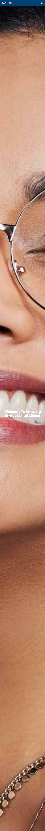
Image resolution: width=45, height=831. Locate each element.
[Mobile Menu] (42, 3)
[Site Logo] (7, 3)
